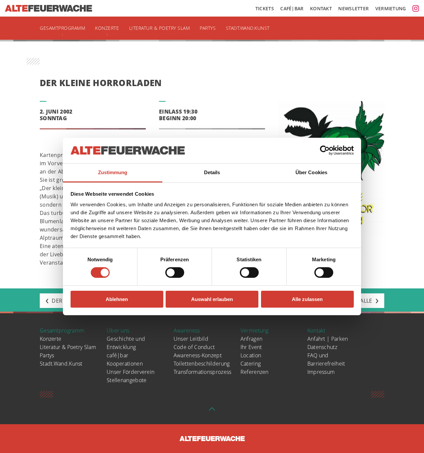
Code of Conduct (194, 347)
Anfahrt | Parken (327, 338)
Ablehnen (117, 299)
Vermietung (390, 8)
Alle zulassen (307, 299)
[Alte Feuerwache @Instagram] (415, 8)
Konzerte (107, 28)
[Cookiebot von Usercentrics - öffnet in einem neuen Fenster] (325, 150)
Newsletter (353, 8)
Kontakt (321, 8)
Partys (208, 28)
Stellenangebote (127, 380)
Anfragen (251, 338)
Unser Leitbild (191, 338)
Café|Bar (291, 8)
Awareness (187, 330)
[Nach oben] (212, 411)
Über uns (118, 330)
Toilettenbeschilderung (202, 363)
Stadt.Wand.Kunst (248, 28)
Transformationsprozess (203, 372)
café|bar (117, 355)
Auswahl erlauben (212, 299)
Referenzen (254, 372)
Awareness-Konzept (198, 355)
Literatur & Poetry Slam (159, 28)
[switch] (174, 272)
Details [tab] (212, 172)
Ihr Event (251, 347)
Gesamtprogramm (62, 28)
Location (250, 355)
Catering (250, 363)
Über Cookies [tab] (311, 172)
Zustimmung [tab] (113, 172)
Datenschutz (322, 347)
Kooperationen (125, 363)
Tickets (264, 8)
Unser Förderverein (130, 372)
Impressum (321, 372)
